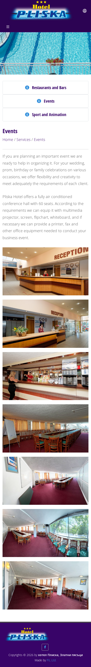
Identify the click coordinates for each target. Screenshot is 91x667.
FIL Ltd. (51, 660)
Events (39, 139)
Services (23, 139)
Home (8, 139)
